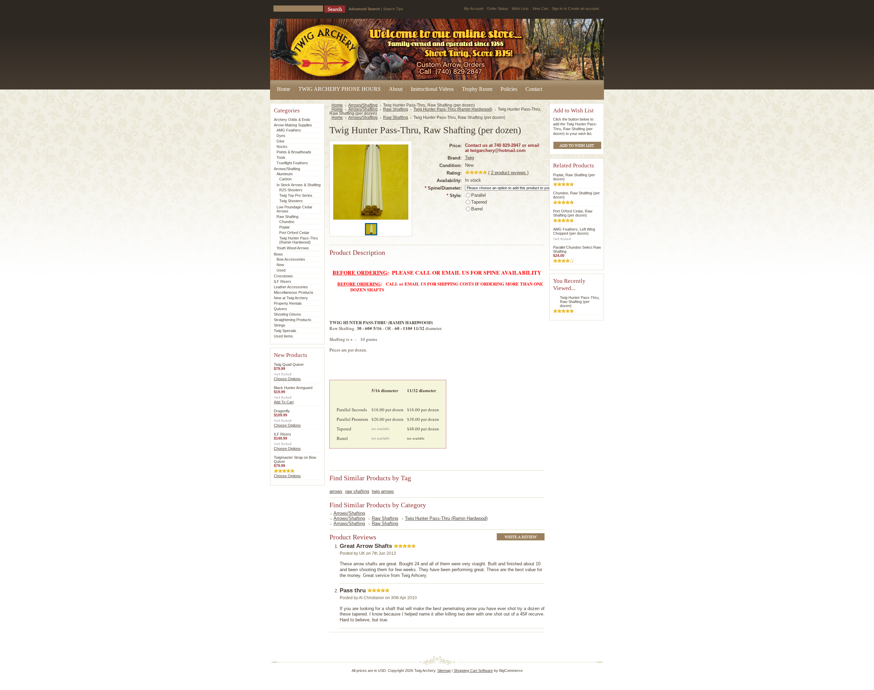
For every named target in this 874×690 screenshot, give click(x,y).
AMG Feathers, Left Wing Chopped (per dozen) (574, 231)
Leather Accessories (291, 287)
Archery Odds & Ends (292, 120)
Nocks (282, 146)
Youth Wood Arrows (293, 248)
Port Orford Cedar (294, 233)
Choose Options (287, 379)
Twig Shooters (291, 201)
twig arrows (383, 491)
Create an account (583, 8)
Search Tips (393, 9)
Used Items (283, 336)
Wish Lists (520, 8)
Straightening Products (292, 320)
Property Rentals (288, 303)
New (280, 265)
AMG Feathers (289, 130)
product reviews (509, 172)
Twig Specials (285, 331)
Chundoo (286, 222)
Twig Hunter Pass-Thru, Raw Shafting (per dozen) (580, 301)
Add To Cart (284, 402)
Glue (280, 141)
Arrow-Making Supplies (293, 125)
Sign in (557, 8)
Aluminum (285, 174)
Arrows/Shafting (287, 169)
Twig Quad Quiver (289, 364)
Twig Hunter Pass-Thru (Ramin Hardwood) (298, 240)
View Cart (540, 8)
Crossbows (283, 276)
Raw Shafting (287, 217)
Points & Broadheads (294, 152)
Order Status (497, 8)
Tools (281, 157)
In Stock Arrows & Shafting (299, 185)
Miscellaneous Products (293, 292)
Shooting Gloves (287, 314)
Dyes (281, 136)
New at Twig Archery (291, 298)
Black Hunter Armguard (293, 388)
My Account (473, 8)
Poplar (284, 227)
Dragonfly (282, 411)
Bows (278, 254)
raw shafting (357, 491)
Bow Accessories (291, 259)
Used (281, 270)
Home (337, 105)
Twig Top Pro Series (295, 195)
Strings (279, 325)
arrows (335, 491)
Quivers (280, 309)
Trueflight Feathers (292, 163)
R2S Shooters (290, 190)
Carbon (285, 179)
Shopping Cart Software (473, 670)
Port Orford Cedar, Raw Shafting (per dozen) (572, 213)
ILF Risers (282, 281)
